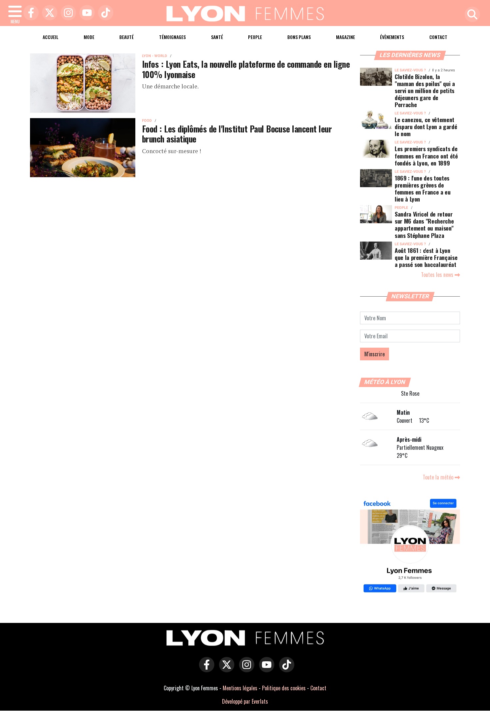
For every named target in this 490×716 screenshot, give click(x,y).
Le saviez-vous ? (410, 70)
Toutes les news (438, 275)
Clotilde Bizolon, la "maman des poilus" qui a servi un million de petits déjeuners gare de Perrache (425, 90)
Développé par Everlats (245, 701)
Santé (217, 36)
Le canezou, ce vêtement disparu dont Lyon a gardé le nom (426, 126)
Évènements (392, 36)
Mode (89, 36)
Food (147, 120)
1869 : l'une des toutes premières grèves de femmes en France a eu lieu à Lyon (423, 188)
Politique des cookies (284, 688)
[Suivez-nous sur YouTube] (265, 669)
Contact (438, 36)
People (255, 36)
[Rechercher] (470, 14)
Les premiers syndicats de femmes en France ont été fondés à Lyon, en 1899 (426, 155)
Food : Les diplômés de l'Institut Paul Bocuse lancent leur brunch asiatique (237, 133)
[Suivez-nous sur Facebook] (410, 547)
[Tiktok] (104, 13)
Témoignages (172, 36)
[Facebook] (29, 13)
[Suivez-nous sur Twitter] (225, 669)
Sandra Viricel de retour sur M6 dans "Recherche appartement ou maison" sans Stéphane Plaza (424, 224)
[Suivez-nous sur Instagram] (245, 669)
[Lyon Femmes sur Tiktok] (285, 669)
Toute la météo (439, 477)
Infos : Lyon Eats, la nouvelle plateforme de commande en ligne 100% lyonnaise (246, 68)
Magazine (345, 36)
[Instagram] (66, 13)
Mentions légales (240, 688)
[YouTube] (85, 13)
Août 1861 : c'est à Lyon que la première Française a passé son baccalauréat (426, 257)
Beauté (126, 36)
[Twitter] (48, 13)
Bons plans (299, 36)
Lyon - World (154, 56)
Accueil (50, 36)
